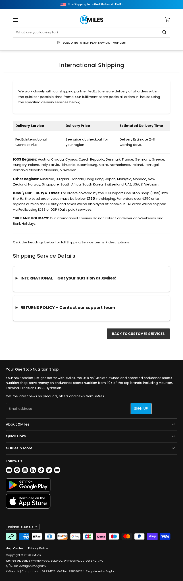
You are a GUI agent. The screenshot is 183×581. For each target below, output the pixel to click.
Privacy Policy (38, 548)
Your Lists (119, 43)
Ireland (20, 527)
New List (104, 43)
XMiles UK (12, 571)
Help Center (14, 548)
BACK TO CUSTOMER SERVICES (138, 333)
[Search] (164, 32)
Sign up (141, 408)
